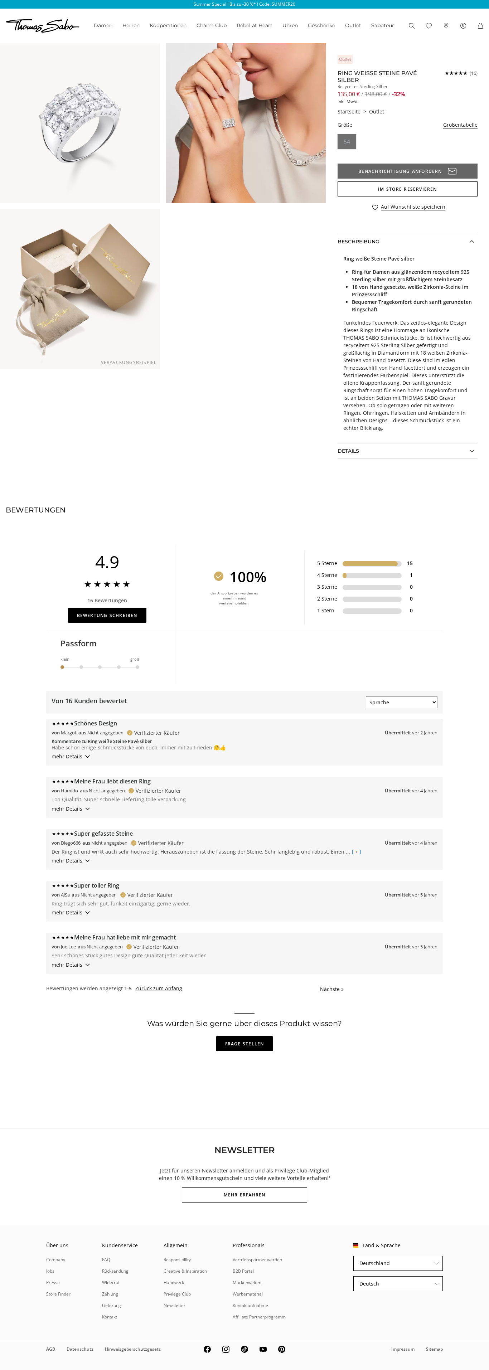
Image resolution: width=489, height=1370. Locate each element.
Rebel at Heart (254, 25)
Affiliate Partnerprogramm (259, 1317)
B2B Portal (243, 1271)
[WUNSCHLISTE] (428, 26)
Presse (53, 1282)
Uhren (290, 25)
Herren (131, 25)
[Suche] (411, 26)
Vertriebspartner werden (257, 1260)
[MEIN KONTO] (463, 26)
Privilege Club (177, 1294)
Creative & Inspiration (185, 1271)
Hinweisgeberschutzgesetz (133, 1349)
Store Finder (58, 1294)
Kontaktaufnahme (250, 1305)
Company (55, 1260)
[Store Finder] (446, 26)
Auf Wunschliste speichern (413, 207)
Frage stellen (244, 1044)
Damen (103, 25)
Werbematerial (248, 1294)
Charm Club (212, 25)
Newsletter (174, 1305)
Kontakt (109, 1317)
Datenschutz (80, 1349)
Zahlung (110, 1294)
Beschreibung (358, 241)
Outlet (353, 25)
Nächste (332, 989)
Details (348, 451)
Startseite (349, 111)
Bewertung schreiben (107, 615)
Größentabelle (460, 124)
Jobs (50, 1271)
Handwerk (174, 1282)
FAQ (106, 1260)
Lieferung (111, 1305)
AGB (50, 1349)
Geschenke (321, 25)
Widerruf (111, 1282)
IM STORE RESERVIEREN (407, 189)
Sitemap (434, 1349)
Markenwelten (247, 1282)
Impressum (403, 1349)
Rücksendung (115, 1271)
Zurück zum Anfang (158, 988)
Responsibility (177, 1260)
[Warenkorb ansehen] (480, 26)
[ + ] (356, 852)
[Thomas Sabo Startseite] (42, 26)
